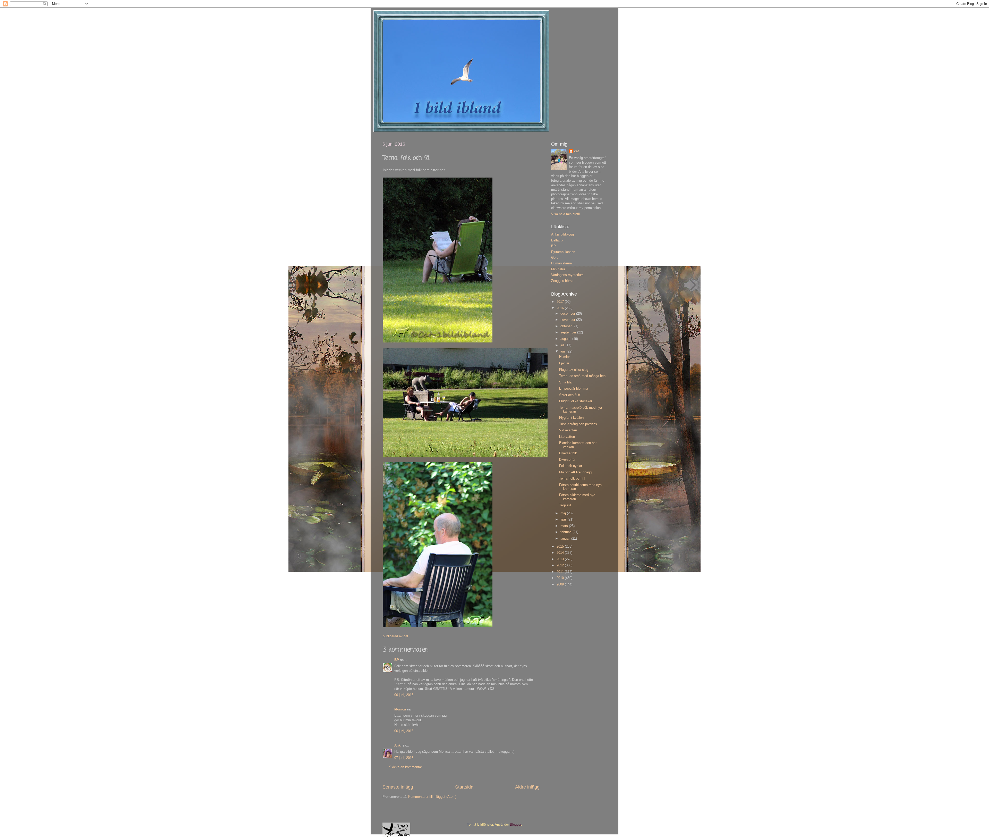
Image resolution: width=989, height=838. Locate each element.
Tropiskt (565, 505)
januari (565, 538)
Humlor (564, 357)
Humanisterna (561, 263)
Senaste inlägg (397, 787)
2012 (561, 565)
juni (563, 351)
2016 (561, 308)
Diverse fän (567, 460)
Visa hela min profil (565, 214)
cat (576, 151)
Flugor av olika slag (573, 370)
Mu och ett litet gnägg (575, 472)
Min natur (558, 269)
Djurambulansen (563, 252)
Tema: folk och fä (572, 478)
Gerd (554, 257)
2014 (561, 553)
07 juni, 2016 (403, 758)
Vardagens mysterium (567, 275)
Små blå (565, 382)
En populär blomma (573, 388)
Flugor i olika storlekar (575, 401)
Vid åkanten (568, 430)
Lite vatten (567, 437)
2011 (561, 572)
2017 (561, 302)
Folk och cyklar (570, 466)
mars (564, 526)
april (564, 519)
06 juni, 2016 (403, 695)
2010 (561, 578)
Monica (400, 709)
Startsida (464, 787)
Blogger (515, 824)
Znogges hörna (562, 281)
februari (566, 532)
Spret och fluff (569, 395)
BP (396, 660)
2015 (561, 546)
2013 (561, 559)
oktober (566, 326)
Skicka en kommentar (405, 767)
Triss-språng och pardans (578, 424)
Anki (398, 745)
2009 (561, 584)
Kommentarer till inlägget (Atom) (432, 797)
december (568, 313)
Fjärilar (564, 363)
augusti (566, 339)
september (568, 332)
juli (563, 345)
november (568, 320)
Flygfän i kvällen (571, 418)
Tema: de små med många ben (582, 376)
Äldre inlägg (527, 787)
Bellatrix (557, 240)
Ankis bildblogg (562, 234)
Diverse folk (568, 453)
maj (563, 513)
